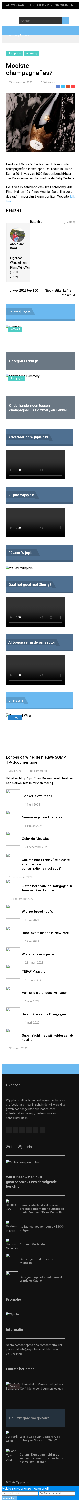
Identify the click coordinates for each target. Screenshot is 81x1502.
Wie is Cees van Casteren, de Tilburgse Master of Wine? (40, 1438)
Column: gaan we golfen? (29, 1418)
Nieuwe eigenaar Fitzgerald (42, 817)
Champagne (14, 53)
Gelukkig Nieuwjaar (36, 839)
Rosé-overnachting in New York (45, 933)
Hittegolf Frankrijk (23, 361)
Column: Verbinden (33, 1244)
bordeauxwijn (29, 50)
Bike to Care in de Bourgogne (44, 1014)
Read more (40, 736)
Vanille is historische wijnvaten (45, 993)
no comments (39, 770)
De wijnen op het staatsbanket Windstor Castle (41, 1278)
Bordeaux (15, 328)
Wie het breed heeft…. (38, 911)
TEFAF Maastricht (35, 971)
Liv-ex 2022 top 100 (24, 290)
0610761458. (14, 1354)
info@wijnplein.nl (30, 1349)
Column (14, 1386)
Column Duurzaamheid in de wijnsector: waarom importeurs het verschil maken (41, 1458)
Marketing (31, 53)
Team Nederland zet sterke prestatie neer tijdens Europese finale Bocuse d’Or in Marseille (42, 1208)
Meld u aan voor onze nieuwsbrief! (25, 1488)
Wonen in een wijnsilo (38, 954)
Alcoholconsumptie (33, 47)
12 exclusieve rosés (37, 796)
